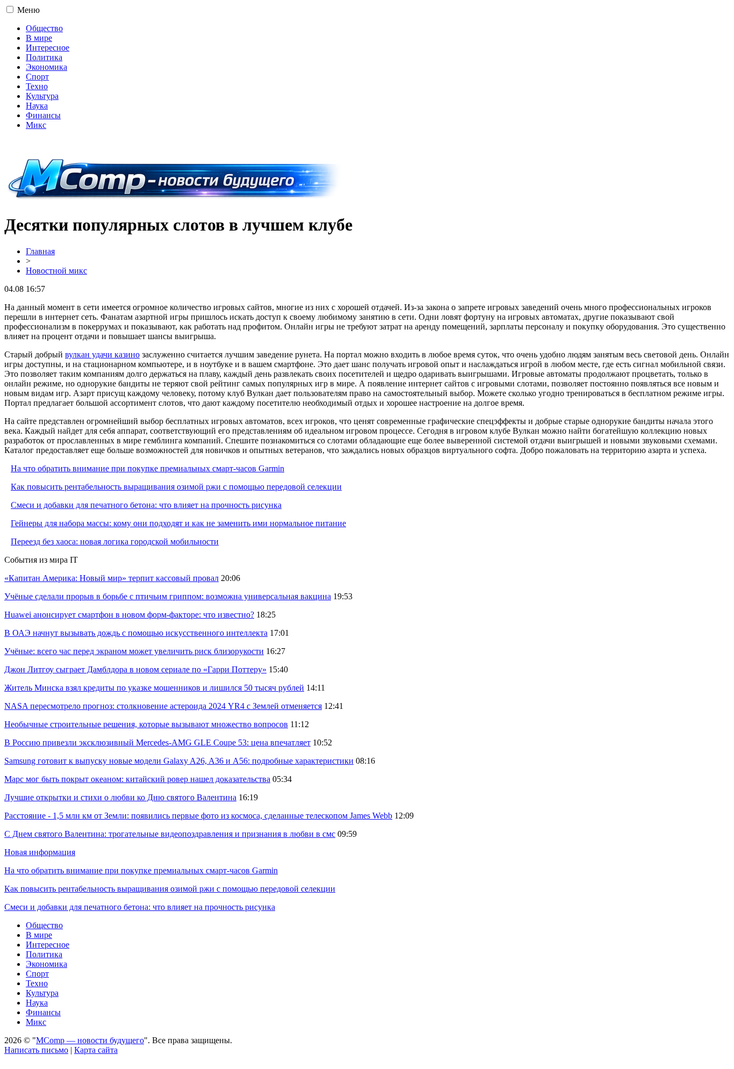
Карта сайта (96, 1049)
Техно (37, 86)
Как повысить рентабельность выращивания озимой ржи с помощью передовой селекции (176, 486)
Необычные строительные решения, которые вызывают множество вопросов (146, 724)
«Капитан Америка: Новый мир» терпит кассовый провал (111, 578)
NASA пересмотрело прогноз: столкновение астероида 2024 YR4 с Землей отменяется (163, 706)
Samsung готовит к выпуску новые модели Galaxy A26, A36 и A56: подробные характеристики (179, 760)
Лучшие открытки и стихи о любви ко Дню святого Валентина (120, 797)
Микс (36, 125)
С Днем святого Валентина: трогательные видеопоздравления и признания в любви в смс (169, 833)
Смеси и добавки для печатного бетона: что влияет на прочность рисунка (146, 505)
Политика (44, 57)
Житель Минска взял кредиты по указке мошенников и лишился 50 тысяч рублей (154, 687)
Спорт (37, 76)
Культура (42, 96)
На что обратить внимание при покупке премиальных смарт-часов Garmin (147, 468)
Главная (40, 251)
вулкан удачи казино (102, 354)
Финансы (43, 115)
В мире (39, 37)
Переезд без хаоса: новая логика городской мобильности (115, 541)
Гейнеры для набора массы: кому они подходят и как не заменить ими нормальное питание (178, 523)
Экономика (46, 66)
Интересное (47, 47)
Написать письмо (36, 1049)
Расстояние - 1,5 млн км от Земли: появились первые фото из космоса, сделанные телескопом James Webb (198, 815)
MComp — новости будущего (90, 1040)
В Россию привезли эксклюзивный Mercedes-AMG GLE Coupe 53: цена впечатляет (157, 742)
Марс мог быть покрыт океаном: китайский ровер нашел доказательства (137, 779)
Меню (28, 10)
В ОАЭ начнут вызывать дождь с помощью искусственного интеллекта (136, 632)
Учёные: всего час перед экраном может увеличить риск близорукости (134, 651)
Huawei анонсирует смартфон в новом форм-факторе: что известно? (129, 614)
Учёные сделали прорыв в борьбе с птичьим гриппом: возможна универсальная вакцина (167, 596)
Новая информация (39, 852)
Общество (44, 28)
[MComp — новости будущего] (174, 198)
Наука (37, 105)
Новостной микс (56, 270)
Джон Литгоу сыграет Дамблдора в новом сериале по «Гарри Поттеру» (135, 669)
